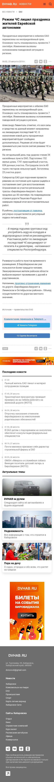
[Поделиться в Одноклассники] (45, 61)
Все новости (8, 12)
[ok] (28, 749)
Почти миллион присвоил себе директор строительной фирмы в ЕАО (27, 448)
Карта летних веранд (16, 701)
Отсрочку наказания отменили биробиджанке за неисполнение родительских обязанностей (22, 416)
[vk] (14, 749)
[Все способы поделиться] (50, 61)
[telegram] (8, 749)
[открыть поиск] (50, 4)
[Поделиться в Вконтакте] (40, 61)
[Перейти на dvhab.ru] (9, 4)
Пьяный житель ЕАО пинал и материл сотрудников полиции (25, 385)
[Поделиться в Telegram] (36, 61)
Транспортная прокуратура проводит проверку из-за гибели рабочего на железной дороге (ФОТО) (25, 400)
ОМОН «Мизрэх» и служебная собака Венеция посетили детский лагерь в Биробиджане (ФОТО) (25, 463)
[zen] (21, 749)
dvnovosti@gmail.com (16, 670)
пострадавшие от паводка (27, 210)
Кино (8, 722)
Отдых (9, 719)
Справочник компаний (17, 726)
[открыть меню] (44, 4)
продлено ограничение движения (33, 283)
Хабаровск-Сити (13, 705)
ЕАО (20, 12)
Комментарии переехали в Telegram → (25, 319)
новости (25, 4)
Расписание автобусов (17, 733)
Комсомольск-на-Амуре (17, 687)
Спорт (9, 698)
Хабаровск (11, 684)
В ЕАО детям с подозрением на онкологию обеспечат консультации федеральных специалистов (28, 433)
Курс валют (11, 729)
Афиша (9, 736)
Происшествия (13, 694)
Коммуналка (12, 739)
